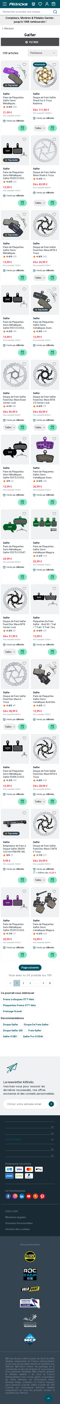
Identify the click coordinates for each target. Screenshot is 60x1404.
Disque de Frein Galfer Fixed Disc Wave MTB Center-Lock (14, 624)
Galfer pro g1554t (33, 1036)
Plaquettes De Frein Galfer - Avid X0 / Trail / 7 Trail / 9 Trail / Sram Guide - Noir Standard (45, 624)
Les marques (13, 1139)
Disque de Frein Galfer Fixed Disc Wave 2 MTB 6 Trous (45, 848)
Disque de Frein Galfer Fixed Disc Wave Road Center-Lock (14, 399)
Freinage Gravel (12, 1011)
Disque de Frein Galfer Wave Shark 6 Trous (44, 174)
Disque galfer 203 (13, 1030)
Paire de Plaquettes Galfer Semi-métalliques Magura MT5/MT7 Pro (43, 549)
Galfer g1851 (10, 1036)
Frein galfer (34, 1030)
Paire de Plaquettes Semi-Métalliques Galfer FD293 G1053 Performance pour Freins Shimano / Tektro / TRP (13, 175)
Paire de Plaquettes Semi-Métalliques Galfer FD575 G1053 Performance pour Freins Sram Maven (13, 474)
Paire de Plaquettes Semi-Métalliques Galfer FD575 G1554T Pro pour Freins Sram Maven (14, 549)
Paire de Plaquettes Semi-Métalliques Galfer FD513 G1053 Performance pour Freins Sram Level (13, 325)
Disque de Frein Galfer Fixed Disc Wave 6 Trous (14, 699)
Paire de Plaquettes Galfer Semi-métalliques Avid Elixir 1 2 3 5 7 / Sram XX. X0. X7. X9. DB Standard (44, 699)
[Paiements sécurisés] (18, 1173)
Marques (9, 28)
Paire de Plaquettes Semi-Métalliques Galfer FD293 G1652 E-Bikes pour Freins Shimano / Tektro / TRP (15, 927)
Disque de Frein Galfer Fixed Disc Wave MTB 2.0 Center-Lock (44, 399)
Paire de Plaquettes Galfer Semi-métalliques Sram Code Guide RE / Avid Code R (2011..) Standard (44, 325)
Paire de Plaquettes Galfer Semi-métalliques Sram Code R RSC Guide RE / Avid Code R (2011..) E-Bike (45, 474)
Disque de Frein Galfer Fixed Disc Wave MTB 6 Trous (45, 250)
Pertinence (36, 53)
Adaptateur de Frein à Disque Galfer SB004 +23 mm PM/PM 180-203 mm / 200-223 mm (14, 848)
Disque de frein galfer (36, 1024)
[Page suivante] (50, 983)
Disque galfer (10, 1024)
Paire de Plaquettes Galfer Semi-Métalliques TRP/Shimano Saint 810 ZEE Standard (13, 250)
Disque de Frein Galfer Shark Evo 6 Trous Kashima (44, 100)
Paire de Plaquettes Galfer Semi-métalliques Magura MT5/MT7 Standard (43, 927)
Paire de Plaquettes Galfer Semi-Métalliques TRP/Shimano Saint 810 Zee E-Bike (13, 100)
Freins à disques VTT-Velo (18, 999)
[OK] (51, 1104)
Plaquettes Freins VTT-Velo (19, 1005)
